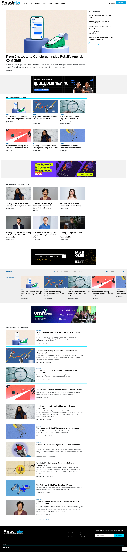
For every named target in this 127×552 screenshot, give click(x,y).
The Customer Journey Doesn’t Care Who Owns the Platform (102, 294)
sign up (120, 535)
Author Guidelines (83, 536)
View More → (93, 44)
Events (63, 3)
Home (69, 530)
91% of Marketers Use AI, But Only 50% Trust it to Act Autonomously (71, 119)
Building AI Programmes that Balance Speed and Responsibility (71, 235)
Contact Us (82, 532)
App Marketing (39, 483)
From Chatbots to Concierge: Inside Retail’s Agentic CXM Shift (32, 294)
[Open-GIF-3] (63, 257)
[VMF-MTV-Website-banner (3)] (63, 314)
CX (31, 3)
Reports (50, 3)
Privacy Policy (70, 536)
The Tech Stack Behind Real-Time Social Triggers (54, 485)
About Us (82, 530)
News (44, 3)
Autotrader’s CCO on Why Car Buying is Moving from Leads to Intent (45, 235)
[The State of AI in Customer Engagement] (63, 169)
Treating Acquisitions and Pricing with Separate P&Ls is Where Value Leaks (18, 235)
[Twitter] (4, 547)
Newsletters (82, 534)
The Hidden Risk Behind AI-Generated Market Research (57, 428)
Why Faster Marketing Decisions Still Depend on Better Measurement (45, 119)
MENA (34, 143)
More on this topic (10, 277)
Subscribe (121, 2)
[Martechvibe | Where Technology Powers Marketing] (11, 3)
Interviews (37, 3)
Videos (57, 3)
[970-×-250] (63, 84)
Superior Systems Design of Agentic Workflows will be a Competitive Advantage (43, 206)
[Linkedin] (7, 547)
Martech (25, 3)
